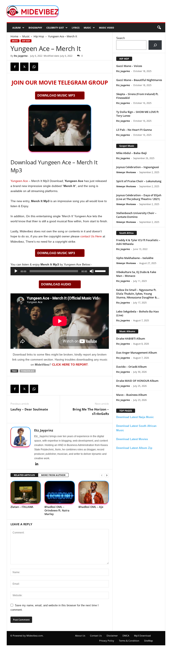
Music (87, 27)
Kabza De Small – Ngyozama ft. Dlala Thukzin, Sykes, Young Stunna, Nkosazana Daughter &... (137, 293)
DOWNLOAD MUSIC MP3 (56, 95)
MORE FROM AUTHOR (53, 475)
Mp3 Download (142, 635)
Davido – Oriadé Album (131, 367)
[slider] (101, 270)
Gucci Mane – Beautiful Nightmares (139, 80)
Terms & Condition (129, 640)
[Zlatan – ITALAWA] (25, 492)
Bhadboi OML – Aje (90, 507)
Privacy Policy (106, 640)
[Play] (16, 271)
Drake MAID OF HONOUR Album (137, 381)
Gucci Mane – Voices (129, 66)
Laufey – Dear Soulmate (29, 409)
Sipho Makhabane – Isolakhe (134, 258)
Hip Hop (39, 36)
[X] (24, 67)
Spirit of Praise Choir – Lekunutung (138, 181)
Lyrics (75, 27)
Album (16, 27)
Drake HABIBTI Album (130, 338)
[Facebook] (14, 67)
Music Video (106, 27)
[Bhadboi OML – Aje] (93, 492)
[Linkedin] (36, 464)
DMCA (125, 635)
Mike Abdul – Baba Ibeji (131, 153)
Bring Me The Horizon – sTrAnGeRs (91, 411)
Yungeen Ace (19, 181)
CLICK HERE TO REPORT (70, 364)
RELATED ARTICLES (24, 475)
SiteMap (148, 640)
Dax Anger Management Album (136, 352)
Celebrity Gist (55, 27)
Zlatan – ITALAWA (21, 507)
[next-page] (107, 475)
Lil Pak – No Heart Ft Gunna (134, 130)
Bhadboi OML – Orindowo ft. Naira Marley (56, 510)
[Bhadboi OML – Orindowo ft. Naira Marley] (59, 492)
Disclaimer (112, 635)
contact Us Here (91, 236)
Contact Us (96, 635)
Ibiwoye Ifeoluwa (126, 172)
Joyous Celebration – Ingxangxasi (137, 167)
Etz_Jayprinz (20, 55)
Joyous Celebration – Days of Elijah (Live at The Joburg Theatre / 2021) (138, 197)
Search (120, 38)
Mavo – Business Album (131, 395)
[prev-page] (102, 475)
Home (14, 36)
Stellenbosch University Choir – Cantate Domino (136, 215)
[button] (159, 27)
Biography (35, 27)
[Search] (155, 45)
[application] (59, 271)
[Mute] (92, 271)
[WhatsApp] (34, 67)
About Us (80, 635)
